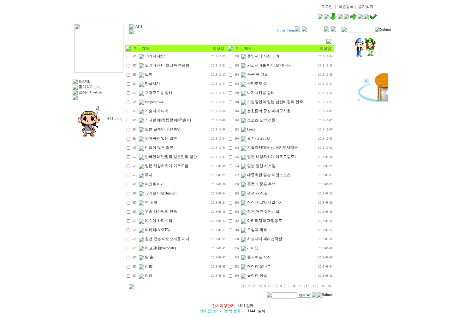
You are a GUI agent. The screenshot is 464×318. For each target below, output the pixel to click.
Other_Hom (286, 30)
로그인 (327, 6)
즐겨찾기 (365, 6)
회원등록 (346, 6)
